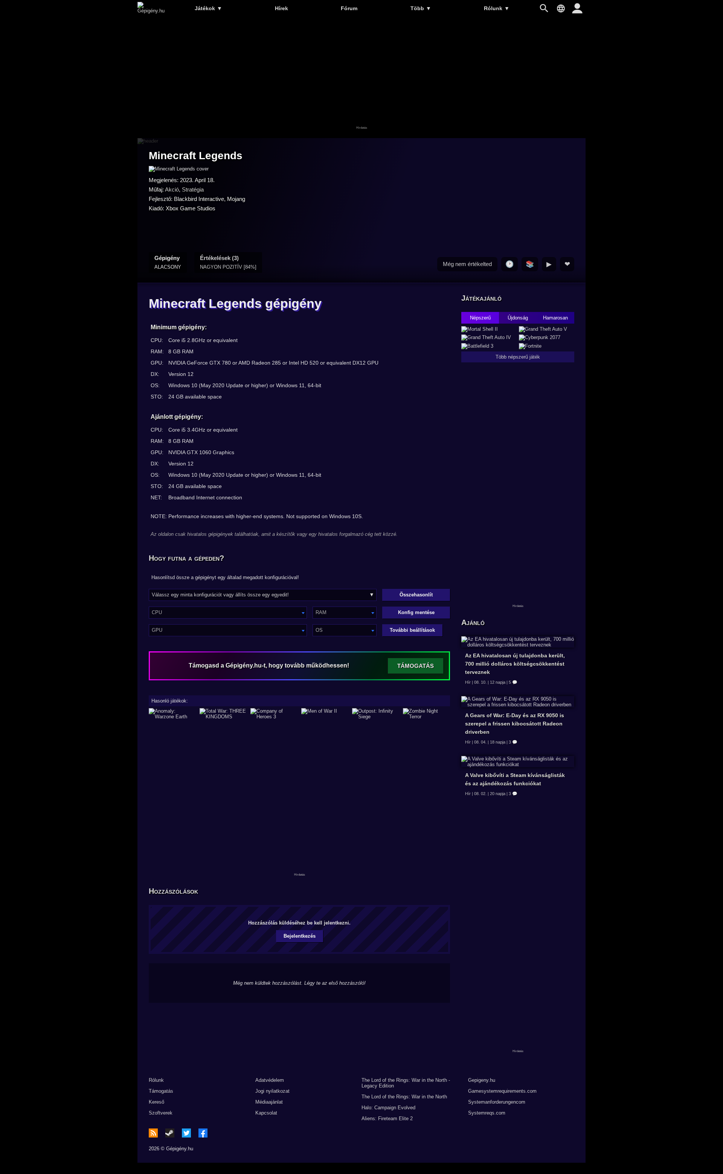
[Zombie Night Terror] (426, 713)
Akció (172, 189)
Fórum (349, 8)
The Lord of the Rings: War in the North (404, 1096)
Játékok (208, 8)
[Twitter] (186, 1133)
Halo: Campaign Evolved (388, 1107)
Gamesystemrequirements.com (502, 1091)
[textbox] (228, 612)
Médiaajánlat (269, 1102)
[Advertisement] (361, 78)
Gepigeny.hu (481, 1080)
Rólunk (496, 8)
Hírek (281, 8)
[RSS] (153, 1133)
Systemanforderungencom (496, 1102)
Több (420, 8)
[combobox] (228, 613)
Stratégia (193, 189)
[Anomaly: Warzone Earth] (172, 713)
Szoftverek (160, 1113)
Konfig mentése (416, 612)
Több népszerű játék (518, 357)
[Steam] (169, 1133)
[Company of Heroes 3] (273, 713)
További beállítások (412, 630)
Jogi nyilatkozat (272, 1091)
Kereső (156, 1102)
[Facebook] (202, 1133)
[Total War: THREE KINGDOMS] (223, 713)
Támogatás (161, 1091)
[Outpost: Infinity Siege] (375, 713)
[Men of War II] (324, 713)
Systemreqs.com (486, 1113)
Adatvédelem (269, 1080)
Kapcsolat (266, 1113)
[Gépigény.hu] (151, 11)
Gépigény (167, 262)
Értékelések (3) (228, 262)
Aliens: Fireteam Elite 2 (387, 1118)
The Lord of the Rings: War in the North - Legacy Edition (406, 1083)
